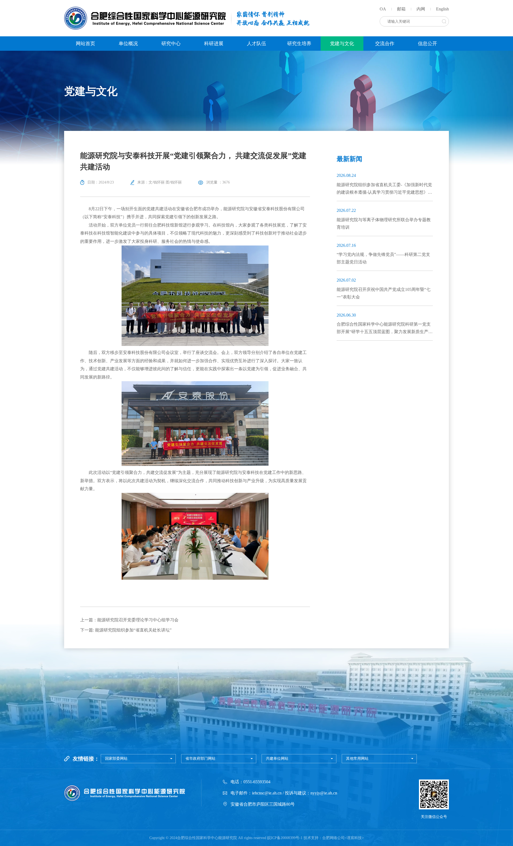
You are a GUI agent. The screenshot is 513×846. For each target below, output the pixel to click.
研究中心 (171, 43)
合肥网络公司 (333, 838)
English (442, 9)
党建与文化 (342, 43)
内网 (421, 9)
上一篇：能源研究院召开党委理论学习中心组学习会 (129, 620)
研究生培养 (299, 43)
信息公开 (427, 43)
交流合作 (384, 43)
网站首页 (85, 43)
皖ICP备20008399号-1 (284, 838)
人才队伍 (256, 43)
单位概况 (128, 43)
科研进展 (213, 43)
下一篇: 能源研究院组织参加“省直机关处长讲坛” (126, 630)
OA (383, 9)
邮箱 (401, 9)
